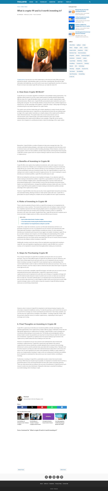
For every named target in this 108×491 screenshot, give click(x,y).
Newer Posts (21, 469)
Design (31, 2)
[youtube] (54, 477)
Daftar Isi (46, 483)
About (41, 483)
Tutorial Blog (81, 74)
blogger (76, 47)
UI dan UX (72, 76)
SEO (37, 2)
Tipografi (78, 68)
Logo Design (72, 60)
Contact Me (65, 483)
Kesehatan (72, 58)
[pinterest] (42, 407)
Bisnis (71, 47)
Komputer (78, 58)
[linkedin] (61, 477)
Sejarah (71, 66)
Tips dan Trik (85, 68)
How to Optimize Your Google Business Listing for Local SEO (35, 223)
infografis (72, 55)
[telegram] (62, 407)
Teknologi (72, 68)
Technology (43, 2)
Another (60, 2)
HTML (86, 50)
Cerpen (86, 47)
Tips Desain (72, 71)
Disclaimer (51, 483)
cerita (81, 47)
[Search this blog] (90, 2)
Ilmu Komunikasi (82, 52)
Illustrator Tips (73, 52)
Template (68, 2)
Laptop (84, 58)
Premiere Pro (80, 63)
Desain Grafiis (73, 50)
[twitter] (32, 407)
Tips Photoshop (73, 74)
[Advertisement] (42, 27)
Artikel (84, 45)
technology (81, 66)
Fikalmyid (22, 2)
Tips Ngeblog (80, 71)
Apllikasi (79, 45)
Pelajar (85, 60)
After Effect (72, 45)
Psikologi (86, 63)
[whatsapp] (52, 407)
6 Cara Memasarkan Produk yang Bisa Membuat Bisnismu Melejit (36, 221)
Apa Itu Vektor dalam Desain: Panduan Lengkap (32, 219)
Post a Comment (37, 14)
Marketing (52, 2)
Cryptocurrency (21, 79)
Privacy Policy (58, 483)
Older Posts (63, 469)
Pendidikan (72, 63)
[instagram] (57, 477)
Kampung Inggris (85, 55)
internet (77, 55)
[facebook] (22, 407)
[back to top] (105, 487)
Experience (80, 50)
